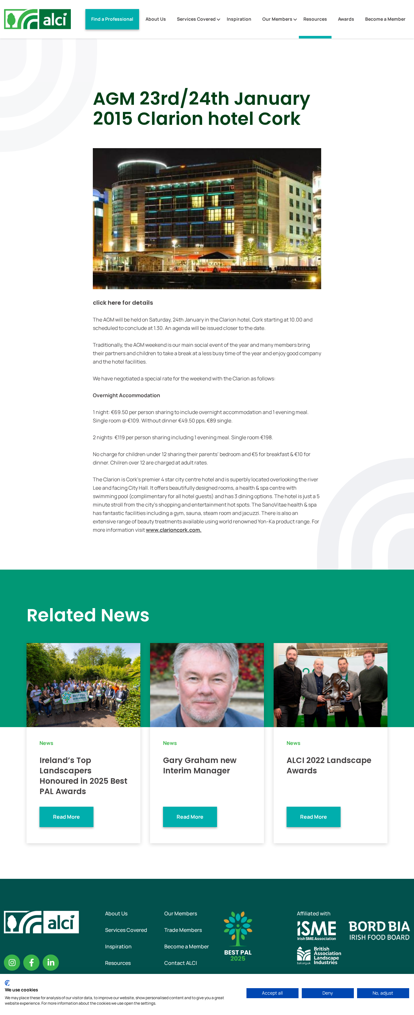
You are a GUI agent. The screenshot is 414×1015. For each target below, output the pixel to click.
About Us (156, 19)
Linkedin (51, 963)
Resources (315, 19)
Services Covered (196, 19)
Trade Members (183, 929)
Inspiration (239, 19)
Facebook (31, 963)
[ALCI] (37, 18)
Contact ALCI (180, 962)
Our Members (277, 19)
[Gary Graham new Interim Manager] (207, 684)
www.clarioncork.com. (174, 529)
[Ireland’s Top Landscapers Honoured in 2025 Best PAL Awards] (83, 684)
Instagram (12, 963)
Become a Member (385, 19)
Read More (66, 816)
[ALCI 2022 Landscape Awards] (330, 684)
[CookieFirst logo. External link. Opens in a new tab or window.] (7, 983)
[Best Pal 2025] (238, 935)
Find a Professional (112, 19)
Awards (346, 19)
